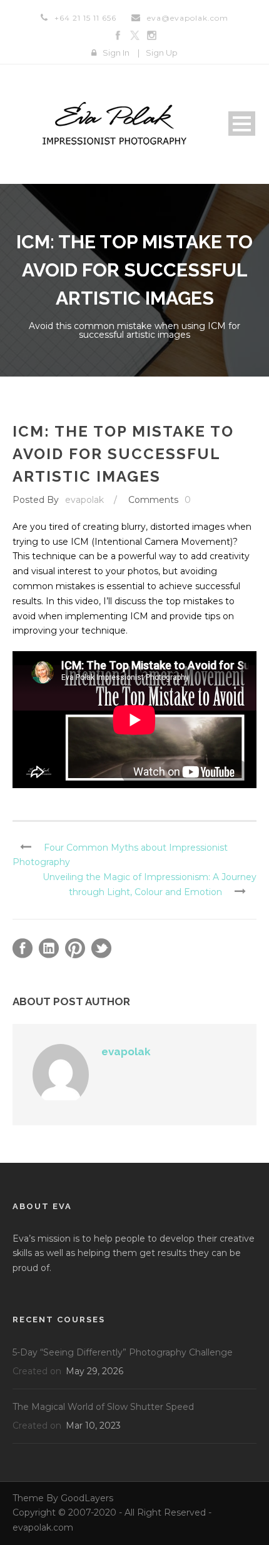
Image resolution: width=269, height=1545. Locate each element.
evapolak (84, 499)
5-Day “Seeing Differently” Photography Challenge (123, 1352)
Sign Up (162, 53)
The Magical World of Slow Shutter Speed (103, 1406)
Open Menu (241, 123)
